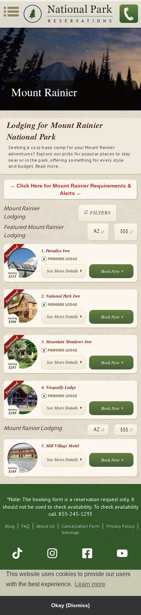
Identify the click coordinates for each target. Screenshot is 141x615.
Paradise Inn (55, 250)
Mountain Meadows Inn (66, 341)
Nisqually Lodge (58, 387)
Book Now (110, 271)
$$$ (124, 231)
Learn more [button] (90, 584)
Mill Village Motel (60, 445)
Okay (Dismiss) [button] (70, 605)
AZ (97, 231)
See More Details (62, 271)
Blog (10, 526)
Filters (100, 212)
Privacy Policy (120, 526)
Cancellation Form (81, 526)
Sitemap (70, 532)
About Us (45, 526)
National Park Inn (60, 296)
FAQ (25, 526)
